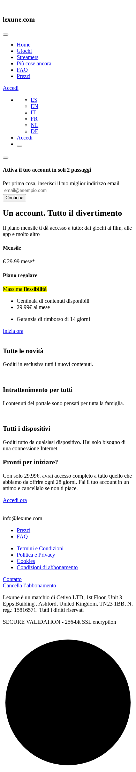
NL (34, 125)
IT (33, 112)
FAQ (22, 70)
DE (34, 131)
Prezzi (23, 76)
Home (23, 45)
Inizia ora (13, 331)
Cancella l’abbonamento (29, 585)
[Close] (5, 35)
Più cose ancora (34, 63)
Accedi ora (15, 500)
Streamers (27, 57)
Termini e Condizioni (40, 548)
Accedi (10, 88)
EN (34, 106)
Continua (14, 197)
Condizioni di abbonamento (47, 567)
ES (34, 100)
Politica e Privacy (36, 555)
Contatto (12, 579)
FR (34, 119)
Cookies (26, 561)
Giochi (24, 51)
